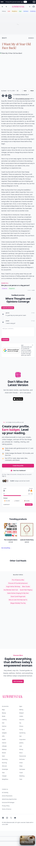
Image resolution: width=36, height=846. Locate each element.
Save (25, 90)
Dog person (12, 288)
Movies (4, 752)
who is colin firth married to (18, 600)
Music (21, 752)
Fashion (4, 726)
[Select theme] (29, 6)
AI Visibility (5, 792)
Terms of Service (6, 809)
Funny (21, 729)
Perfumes (22, 759)
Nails (3, 756)
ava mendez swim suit (11, 590)
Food (3, 729)
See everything (6, 548)
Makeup (4, 11)
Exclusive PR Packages (8, 802)
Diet (3, 723)
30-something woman (23, 99)
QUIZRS (33, 290)
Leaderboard (6, 504)
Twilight (4, 776)
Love (9, 11)
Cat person (4, 288)
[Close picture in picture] (21, 837)
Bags (3, 709)
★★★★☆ (31, 38)
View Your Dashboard (19, 470)
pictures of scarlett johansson (18, 583)
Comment (5, 339)
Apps (20, 11)
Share (32, 90)
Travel (21, 772)
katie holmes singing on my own (18, 593)
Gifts (3, 736)
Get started (29, 504)
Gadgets (4, 733)
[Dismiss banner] (32, 345)
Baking (21, 709)
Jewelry (21, 743)
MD (17, 90)
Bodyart (21, 713)
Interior (4, 743)
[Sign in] (33, 6)
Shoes (21, 762)
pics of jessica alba (18, 580)
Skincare (4, 766)
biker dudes (26, 586)
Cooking (4, 719)
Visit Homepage (18, 681)
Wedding (21, 776)
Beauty (4, 713)
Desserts (21, 719)
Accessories (5, 706)
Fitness (21, 726)
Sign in (4, 476)
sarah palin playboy (26, 590)
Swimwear (25, 11)
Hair (20, 736)
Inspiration (22, 739)
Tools (20, 779)
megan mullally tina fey (18, 603)
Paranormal (22, 756)
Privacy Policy (5, 806)
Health (4, 739)
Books (3, 716)
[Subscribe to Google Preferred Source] (11, 350)
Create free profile (18, 465)
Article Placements (7, 796)
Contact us (5, 789)
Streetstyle (5, 769)
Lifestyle (4, 746)
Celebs (21, 716)
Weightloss (14, 11)
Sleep (20, 766)
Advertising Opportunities (9, 799)
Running (4, 762)
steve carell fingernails (18, 596)
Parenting (5, 759)
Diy (20, 723)
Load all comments (7, 307)
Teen (3, 772)
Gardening (32, 11)
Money (21, 749)
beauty (4, 38)
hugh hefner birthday (13, 586)
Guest (4, 90)
